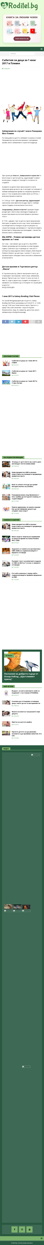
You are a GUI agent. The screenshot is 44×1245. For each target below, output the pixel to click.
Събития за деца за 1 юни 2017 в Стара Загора (24, 382)
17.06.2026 (16, 567)
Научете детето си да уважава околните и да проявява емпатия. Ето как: (27, 733)
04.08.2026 (16, 489)
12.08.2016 (16, 705)
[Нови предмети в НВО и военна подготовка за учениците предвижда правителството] (6, 474)
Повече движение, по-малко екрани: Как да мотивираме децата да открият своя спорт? (26, 509)
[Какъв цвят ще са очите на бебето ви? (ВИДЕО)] (22, 987)
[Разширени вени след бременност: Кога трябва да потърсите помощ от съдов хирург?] (6, 497)
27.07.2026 (16, 501)
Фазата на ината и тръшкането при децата (26, 713)
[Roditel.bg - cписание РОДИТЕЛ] (22, 9)
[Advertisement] (17, 85)
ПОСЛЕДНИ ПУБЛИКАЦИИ (13, 457)
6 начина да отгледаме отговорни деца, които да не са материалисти (26, 702)
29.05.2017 (16, 365)
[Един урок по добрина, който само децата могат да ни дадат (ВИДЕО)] (35, 831)
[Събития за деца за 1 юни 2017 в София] (6, 363)
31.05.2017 (7, 68)
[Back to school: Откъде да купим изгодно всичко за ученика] (6, 486)
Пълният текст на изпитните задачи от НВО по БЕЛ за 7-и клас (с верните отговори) (26, 563)
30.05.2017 (16, 385)
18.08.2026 (16, 478)
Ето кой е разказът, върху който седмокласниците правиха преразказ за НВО (27, 575)
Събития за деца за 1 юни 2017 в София (24, 362)
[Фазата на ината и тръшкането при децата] (6, 713)
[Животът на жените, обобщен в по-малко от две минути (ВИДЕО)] (8, 906)
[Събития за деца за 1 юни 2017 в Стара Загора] (6, 382)
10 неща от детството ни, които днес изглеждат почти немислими (26, 463)
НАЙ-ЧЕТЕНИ (8, 686)
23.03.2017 (16, 695)
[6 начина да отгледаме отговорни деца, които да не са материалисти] (6, 702)
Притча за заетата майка (22, 722)
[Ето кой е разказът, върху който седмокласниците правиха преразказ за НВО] (6, 574)
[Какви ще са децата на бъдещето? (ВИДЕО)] (17, 907)
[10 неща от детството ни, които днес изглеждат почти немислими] (6, 464)
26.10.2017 (16, 724)
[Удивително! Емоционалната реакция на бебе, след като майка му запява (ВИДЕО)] (26, 907)
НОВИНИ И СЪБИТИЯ (11, 520)
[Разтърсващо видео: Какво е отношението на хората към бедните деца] (13, 987)
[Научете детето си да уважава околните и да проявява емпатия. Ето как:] (6, 733)
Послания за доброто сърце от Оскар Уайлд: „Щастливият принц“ (21, 676)
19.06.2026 (16, 555)
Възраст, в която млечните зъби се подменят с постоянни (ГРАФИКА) (26, 692)
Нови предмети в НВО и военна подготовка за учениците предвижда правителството (27, 474)
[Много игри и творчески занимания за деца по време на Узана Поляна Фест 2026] (6, 539)
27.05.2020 (16, 738)
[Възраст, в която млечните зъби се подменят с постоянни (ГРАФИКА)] (6, 693)
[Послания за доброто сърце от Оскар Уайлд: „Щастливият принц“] (22, 662)
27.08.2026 (16, 466)
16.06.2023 (16, 716)
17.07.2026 (16, 513)
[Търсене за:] (22, 54)
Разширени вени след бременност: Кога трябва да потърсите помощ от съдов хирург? (26, 497)
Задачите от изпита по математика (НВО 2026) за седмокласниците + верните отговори (26, 551)
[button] (41, 49)
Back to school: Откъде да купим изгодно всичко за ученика (24, 485)
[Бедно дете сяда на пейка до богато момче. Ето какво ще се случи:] (31, 987)
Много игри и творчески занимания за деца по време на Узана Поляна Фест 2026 (26, 538)
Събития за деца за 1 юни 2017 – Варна (24, 372)
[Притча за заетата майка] (6, 724)
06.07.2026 (16, 543)
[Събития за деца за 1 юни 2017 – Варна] (6, 373)
